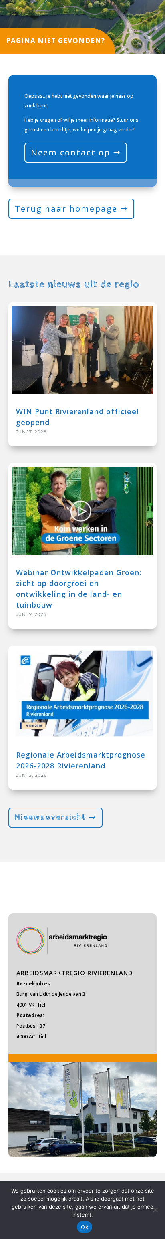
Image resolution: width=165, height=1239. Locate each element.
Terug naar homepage (66, 208)
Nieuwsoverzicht (50, 817)
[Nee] (155, 1210)
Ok (84, 1227)
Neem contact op (70, 152)
